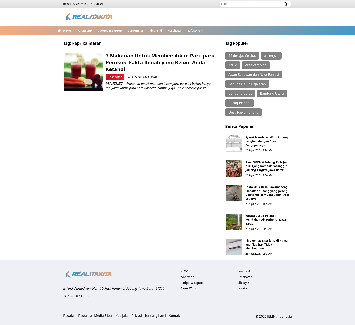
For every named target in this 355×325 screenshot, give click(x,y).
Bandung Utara (272, 93)
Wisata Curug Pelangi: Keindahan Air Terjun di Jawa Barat (265, 219)
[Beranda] (59, 30)
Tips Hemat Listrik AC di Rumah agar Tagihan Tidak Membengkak (267, 244)
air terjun (271, 55)
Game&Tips (136, 30)
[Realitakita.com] (89, 17)
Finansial (155, 30)
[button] (195, 30)
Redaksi (69, 315)
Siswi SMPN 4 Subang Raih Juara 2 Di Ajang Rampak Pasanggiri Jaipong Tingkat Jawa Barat (267, 166)
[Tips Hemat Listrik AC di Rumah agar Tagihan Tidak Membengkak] (234, 247)
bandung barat (240, 93)
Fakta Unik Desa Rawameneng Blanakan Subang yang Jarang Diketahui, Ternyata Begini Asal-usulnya (267, 193)
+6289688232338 (76, 296)
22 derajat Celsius (242, 55)
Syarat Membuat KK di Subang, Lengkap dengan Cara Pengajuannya (267, 141)
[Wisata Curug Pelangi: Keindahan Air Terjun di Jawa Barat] (234, 222)
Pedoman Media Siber (95, 315)
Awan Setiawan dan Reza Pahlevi (253, 74)
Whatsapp (84, 30)
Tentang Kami (155, 315)
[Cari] (285, 4)
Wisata (242, 288)
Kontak (174, 315)
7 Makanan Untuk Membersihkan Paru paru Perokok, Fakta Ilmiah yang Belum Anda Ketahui (160, 62)
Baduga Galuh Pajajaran (247, 84)
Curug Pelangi (239, 103)
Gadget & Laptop (110, 30)
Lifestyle (194, 30)
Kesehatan (175, 30)
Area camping (256, 65)
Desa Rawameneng (243, 112)
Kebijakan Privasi (128, 315)
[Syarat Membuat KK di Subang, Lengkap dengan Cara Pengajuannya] (234, 143)
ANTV (232, 65)
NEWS (67, 30)
